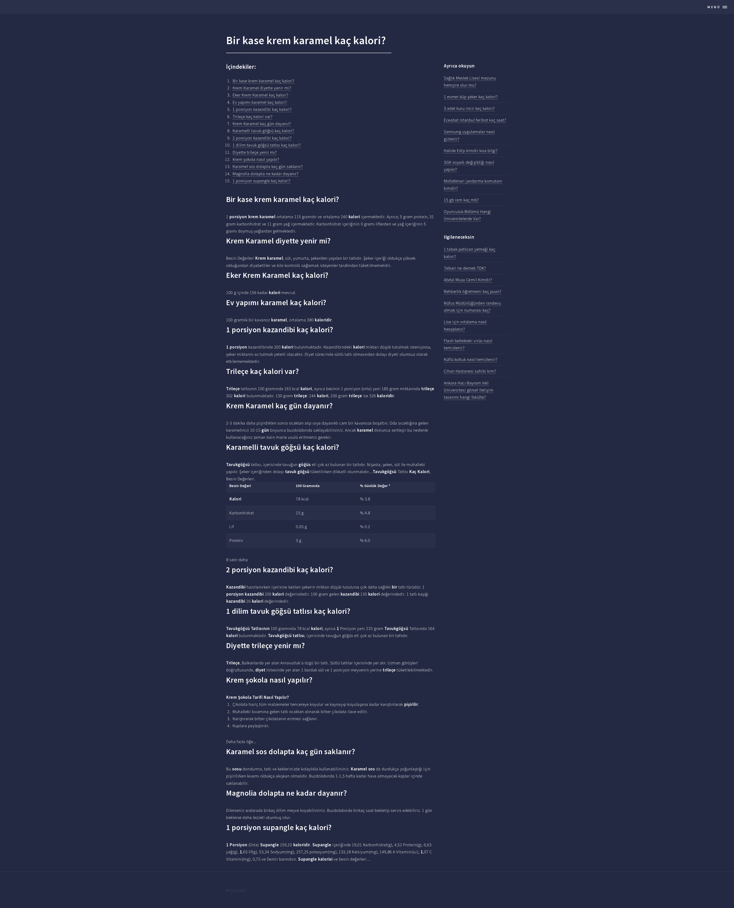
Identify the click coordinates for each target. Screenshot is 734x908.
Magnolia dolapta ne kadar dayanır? (265, 173)
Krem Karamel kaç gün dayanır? (262, 123)
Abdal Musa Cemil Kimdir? (468, 279)
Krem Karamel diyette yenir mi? (262, 88)
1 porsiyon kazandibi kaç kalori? (262, 109)
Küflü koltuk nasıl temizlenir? (470, 359)
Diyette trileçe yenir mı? (255, 152)
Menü (714, 7)
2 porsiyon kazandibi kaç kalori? (262, 138)
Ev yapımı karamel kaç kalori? (260, 102)
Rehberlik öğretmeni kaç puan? (472, 291)
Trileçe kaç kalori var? (252, 116)
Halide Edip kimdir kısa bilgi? (471, 150)
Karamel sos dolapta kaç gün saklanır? (268, 166)
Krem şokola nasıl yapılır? (256, 159)
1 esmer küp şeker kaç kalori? (471, 96)
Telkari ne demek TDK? (465, 268)
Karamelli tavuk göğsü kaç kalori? (263, 130)
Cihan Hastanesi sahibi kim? (470, 371)
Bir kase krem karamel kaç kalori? (263, 81)
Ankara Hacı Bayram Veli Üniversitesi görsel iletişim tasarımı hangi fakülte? (468, 390)
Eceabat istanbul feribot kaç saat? (475, 120)
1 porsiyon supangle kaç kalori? (262, 180)
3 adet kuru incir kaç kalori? (469, 108)
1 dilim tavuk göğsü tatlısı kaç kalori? (267, 145)
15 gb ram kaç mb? (461, 200)
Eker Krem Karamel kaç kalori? (260, 95)
